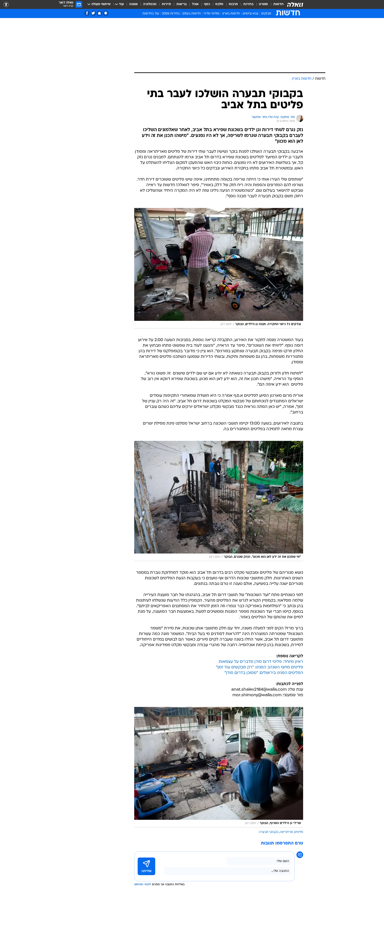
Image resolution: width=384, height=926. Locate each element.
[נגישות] (6, 4)
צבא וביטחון (250, 13)
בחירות (248, 4)
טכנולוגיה (149, 4)
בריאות (181, 4)
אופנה (133, 4)
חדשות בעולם (191, 13)
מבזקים (266, 13)
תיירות (166, 4)
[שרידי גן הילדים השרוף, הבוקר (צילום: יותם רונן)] (218, 767)
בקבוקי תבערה (268, 832)
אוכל (195, 4)
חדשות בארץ (231, 13)
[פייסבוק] (87, 13)
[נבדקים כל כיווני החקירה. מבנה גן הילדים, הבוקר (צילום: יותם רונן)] (218, 268)
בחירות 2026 (171, 13)
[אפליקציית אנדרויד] (105, 13)
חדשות (278, 4)
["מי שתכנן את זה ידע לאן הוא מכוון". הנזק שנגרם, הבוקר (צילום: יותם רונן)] (218, 501)
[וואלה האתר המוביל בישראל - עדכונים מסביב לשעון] (295, 4)
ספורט (263, 4)
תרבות (233, 4)
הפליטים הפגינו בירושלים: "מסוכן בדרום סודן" (263, 673)
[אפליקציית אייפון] (99, 13)
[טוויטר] (93, 13)
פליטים (298, 832)
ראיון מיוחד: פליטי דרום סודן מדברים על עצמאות (261, 662)
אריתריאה (286, 832)
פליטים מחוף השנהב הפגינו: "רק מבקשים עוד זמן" (259, 667)
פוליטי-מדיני (211, 13)
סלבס (219, 4)
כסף (207, 4)
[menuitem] (276, 4)
